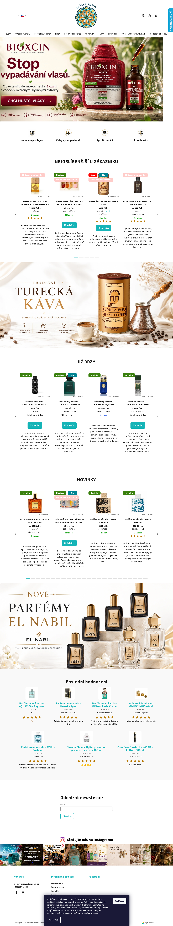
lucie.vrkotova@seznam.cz (26, 884)
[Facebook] (17, 893)
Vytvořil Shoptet (152, 923)
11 (84, 578)
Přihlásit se (67, 816)
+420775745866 (21, 887)
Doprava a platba (58, 887)
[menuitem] (8, 34)
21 (135, 578)
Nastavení (53, 919)
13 (94, 578)
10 (79, 578)
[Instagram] (23, 893)
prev (16, 215)
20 (130, 578)
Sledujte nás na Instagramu (90, 840)
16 (110, 578)
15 (104, 578)
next (157, 215)
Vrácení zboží (57, 883)
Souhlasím (119, 901)
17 (115, 578)
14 (99, 578)
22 (140, 578)
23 (145, 578)
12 (89, 578)
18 (120, 578)
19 (125, 578)
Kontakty (55, 891)
